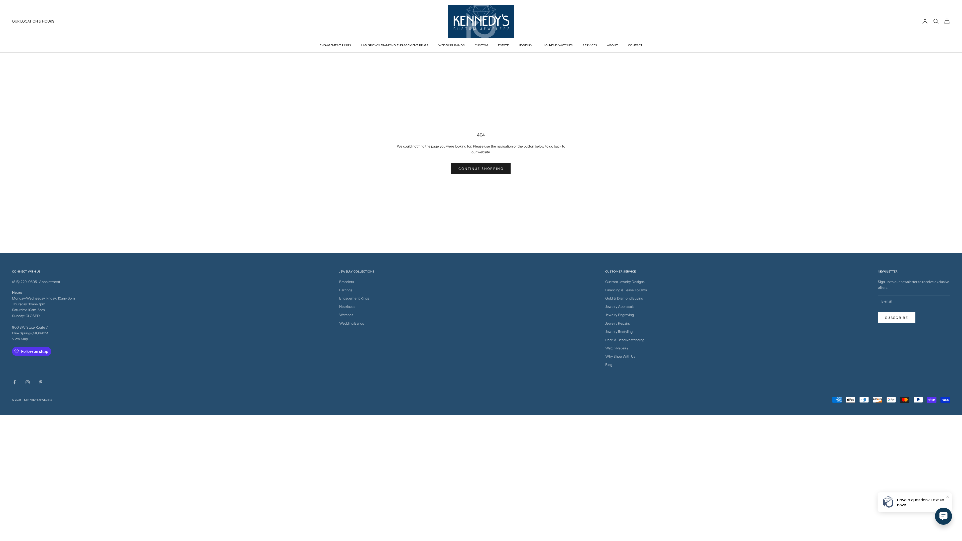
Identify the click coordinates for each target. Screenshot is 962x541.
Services (590, 45)
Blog (608, 364)
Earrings (345, 290)
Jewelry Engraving (619, 315)
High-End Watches (557, 45)
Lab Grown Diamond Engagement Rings (394, 45)
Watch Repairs (616, 348)
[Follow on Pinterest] (40, 382)
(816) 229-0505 (24, 282)
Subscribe (896, 318)
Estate (503, 45)
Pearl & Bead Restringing (624, 340)
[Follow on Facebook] (14, 382)
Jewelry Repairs (617, 323)
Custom (481, 45)
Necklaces (347, 306)
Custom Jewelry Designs (625, 282)
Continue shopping (481, 169)
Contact (635, 45)
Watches (346, 315)
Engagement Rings (335, 45)
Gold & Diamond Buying (624, 298)
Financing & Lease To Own (626, 290)
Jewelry (525, 45)
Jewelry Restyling (619, 331)
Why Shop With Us (620, 356)
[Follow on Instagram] (27, 382)
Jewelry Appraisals (619, 306)
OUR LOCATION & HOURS (33, 21)
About (612, 45)
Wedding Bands (451, 45)
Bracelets (346, 282)
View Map (20, 339)
